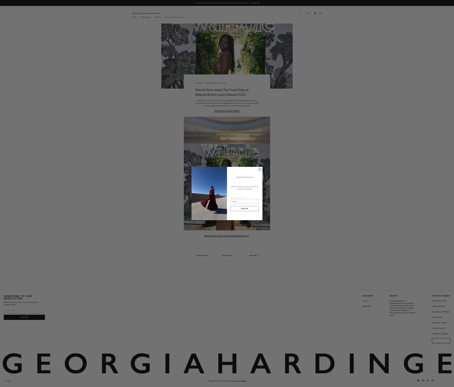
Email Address (236, 197)
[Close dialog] (259, 169)
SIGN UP (245, 209)
